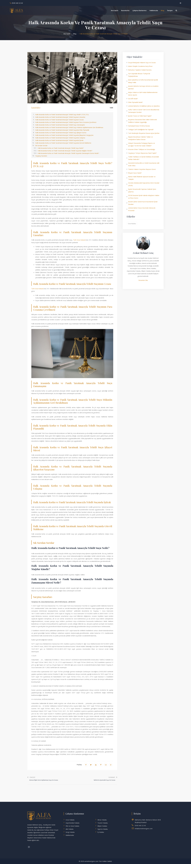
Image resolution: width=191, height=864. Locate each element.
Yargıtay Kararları (41, 156)
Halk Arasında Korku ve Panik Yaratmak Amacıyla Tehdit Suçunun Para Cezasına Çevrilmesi (65, 122)
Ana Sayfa (114, 10)
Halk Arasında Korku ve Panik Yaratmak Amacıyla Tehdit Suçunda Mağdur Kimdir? (65, 151)
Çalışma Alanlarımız (140, 10)
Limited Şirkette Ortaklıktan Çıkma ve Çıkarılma (144, 106)
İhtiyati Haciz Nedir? (135, 173)
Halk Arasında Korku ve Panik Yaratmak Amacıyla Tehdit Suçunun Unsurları (60, 117)
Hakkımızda (154, 10)
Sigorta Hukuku (102, 829)
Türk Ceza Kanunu (79, 240)
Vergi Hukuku (70, 832)
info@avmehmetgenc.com (144, 829)
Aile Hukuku (69, 829)
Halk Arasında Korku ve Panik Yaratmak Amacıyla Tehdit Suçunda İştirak (59, 140)
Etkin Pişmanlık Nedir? (135, 102)
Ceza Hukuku (132, 223)
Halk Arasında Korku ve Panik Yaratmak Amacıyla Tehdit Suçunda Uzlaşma (60, 138)
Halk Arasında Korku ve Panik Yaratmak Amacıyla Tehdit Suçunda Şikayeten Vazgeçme (64, 135)
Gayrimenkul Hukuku (72, 823)
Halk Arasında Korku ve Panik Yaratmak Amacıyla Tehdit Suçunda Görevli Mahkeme (63, 143)
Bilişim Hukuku (102, 826)
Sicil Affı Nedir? (133, 99)
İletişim (170, 10)
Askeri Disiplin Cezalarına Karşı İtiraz (140, 66)
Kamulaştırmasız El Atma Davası (139, 126)
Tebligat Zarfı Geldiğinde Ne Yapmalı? (141, 129)
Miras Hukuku (102, 820)
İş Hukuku (100, 832)
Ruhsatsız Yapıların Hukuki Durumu (140, 70)
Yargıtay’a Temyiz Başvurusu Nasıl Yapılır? (142, 153)
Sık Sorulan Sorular (41, 145)
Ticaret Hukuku (102, 823)
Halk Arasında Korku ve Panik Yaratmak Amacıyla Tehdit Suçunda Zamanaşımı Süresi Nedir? (68, 153)
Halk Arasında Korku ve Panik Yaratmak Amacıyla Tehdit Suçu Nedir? (61, 148)
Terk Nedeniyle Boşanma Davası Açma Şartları (143, 133)
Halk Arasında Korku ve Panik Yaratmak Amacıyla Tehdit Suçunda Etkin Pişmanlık (62, 130)
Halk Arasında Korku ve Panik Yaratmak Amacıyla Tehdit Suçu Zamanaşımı (60, 125)
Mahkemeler (70, 835)
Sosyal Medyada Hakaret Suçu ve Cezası (142, 62)
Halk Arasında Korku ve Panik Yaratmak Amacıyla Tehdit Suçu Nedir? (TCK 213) (62, 114)
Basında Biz (125, 10)
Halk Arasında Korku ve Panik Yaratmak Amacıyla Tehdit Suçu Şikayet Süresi (60, 133)
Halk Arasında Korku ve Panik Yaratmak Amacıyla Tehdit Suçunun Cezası (59, 120)
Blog (162, 10)
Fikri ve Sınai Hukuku (72, 826)
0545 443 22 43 (17, 3)
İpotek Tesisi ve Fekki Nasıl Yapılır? (140, 116)
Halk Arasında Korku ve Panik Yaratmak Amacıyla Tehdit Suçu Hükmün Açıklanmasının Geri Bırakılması (69, 127)
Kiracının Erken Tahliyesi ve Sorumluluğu (141, 149)
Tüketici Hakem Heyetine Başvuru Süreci (142, 169)
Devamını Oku (143, 280)
